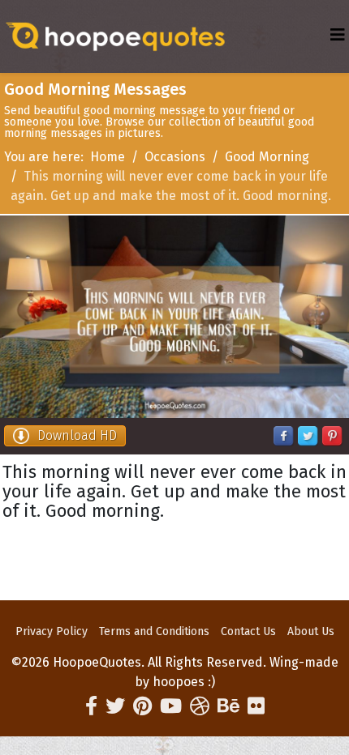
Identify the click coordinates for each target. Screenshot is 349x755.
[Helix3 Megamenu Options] (337, 35)
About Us (310, 631)
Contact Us (248, 631)
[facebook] (91, 706)
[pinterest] (142, 706)
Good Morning (267, 156)
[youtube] (171, 706)
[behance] (228, 706)
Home (107, 156)
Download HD (77, 435)
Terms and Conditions (154, 631)
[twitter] (115, 706)
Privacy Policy (51, 631)
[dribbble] (199, 706)
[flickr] (256, 706)
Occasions (174, 156)
